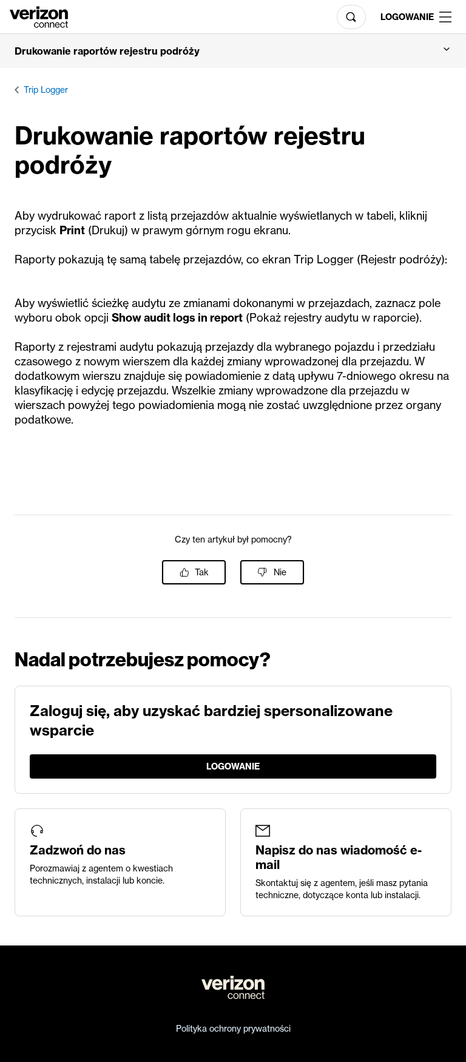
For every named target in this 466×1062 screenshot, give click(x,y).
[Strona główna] (39, 16)
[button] (233, 51)
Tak (202, 572)
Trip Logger (46, 90)
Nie (280, 572)
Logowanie (405, 17)
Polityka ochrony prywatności (233, 1028)
